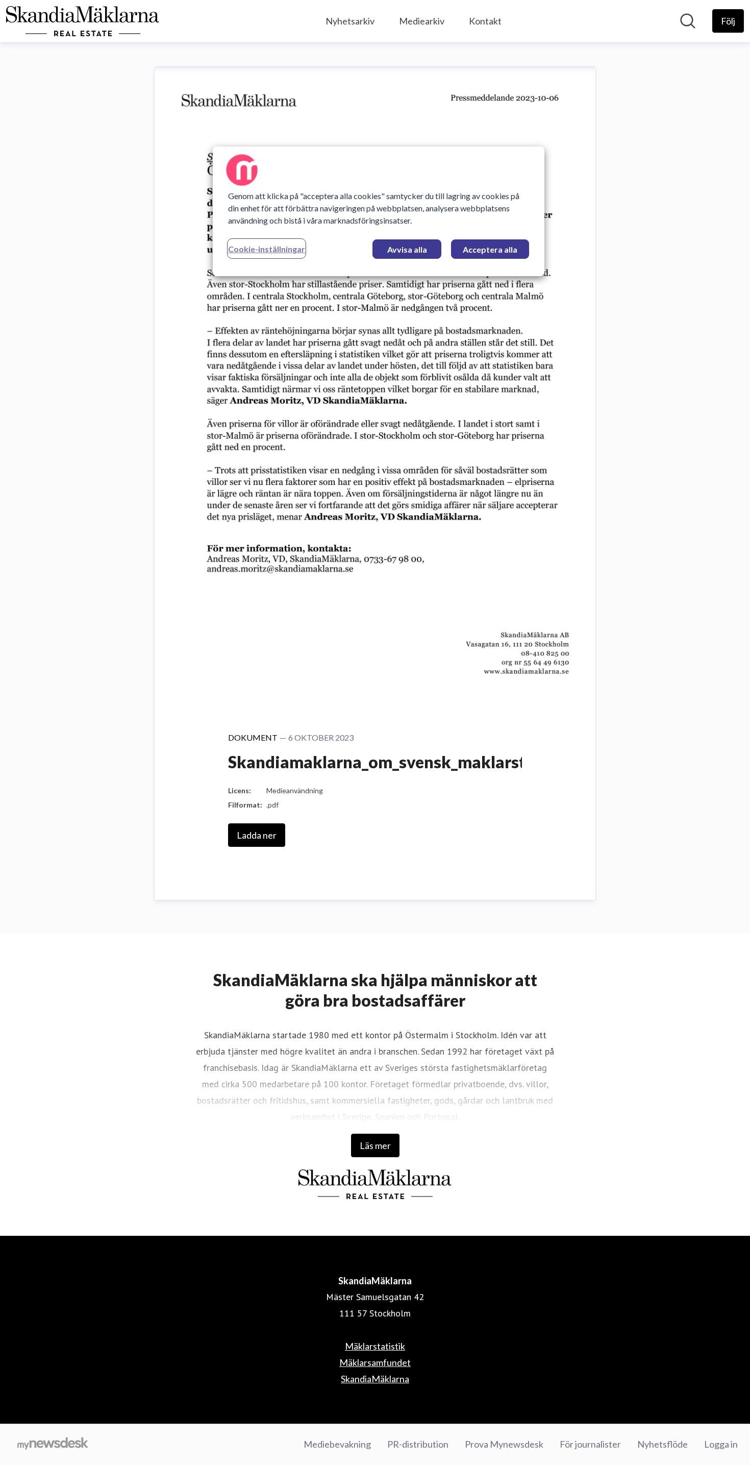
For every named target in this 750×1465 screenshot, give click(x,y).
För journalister (590, 1444)
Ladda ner (257, 835)
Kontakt (485, 21)
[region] (378, 211)
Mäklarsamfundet (375, 1362)
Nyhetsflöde (662, 1444)
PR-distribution (417, 1444)
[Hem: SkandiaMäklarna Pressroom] (82, 21)
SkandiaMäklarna (375, 1378)
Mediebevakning (337, 1444)
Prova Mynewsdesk (504, 1444)
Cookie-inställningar (266, 249)
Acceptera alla (490, 249)
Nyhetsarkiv (350, 21)
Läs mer (375, 1145)
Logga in (721, 1444)
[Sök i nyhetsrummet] (688, 21)
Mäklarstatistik (375, 1346)
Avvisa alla (407, 249)
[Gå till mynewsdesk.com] (52, 1444)
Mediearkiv (421, 21)
